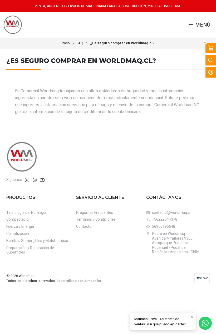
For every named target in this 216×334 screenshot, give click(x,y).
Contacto (83, 226)
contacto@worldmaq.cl (171, 212)
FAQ (80, 43)
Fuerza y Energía (20, 226)
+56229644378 (164, 219)
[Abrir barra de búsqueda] (210, 60)
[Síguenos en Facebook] (34, 180)
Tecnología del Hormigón (26, 212)
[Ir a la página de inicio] (12, 24)
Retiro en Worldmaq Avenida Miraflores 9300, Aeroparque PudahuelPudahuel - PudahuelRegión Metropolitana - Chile (175, 242)
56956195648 (163, 226)
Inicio (66, 43)
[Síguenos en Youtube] (42, 180)
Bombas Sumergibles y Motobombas (37, 241)
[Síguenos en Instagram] (27, 180)
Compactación (18, 219)
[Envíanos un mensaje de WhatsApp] (205, 323)
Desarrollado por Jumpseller (78, 281)
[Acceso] (210, 72)
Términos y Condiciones (96, 219)
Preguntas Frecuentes (94, 212)
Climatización (17, 233)
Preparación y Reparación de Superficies (30, 250)
